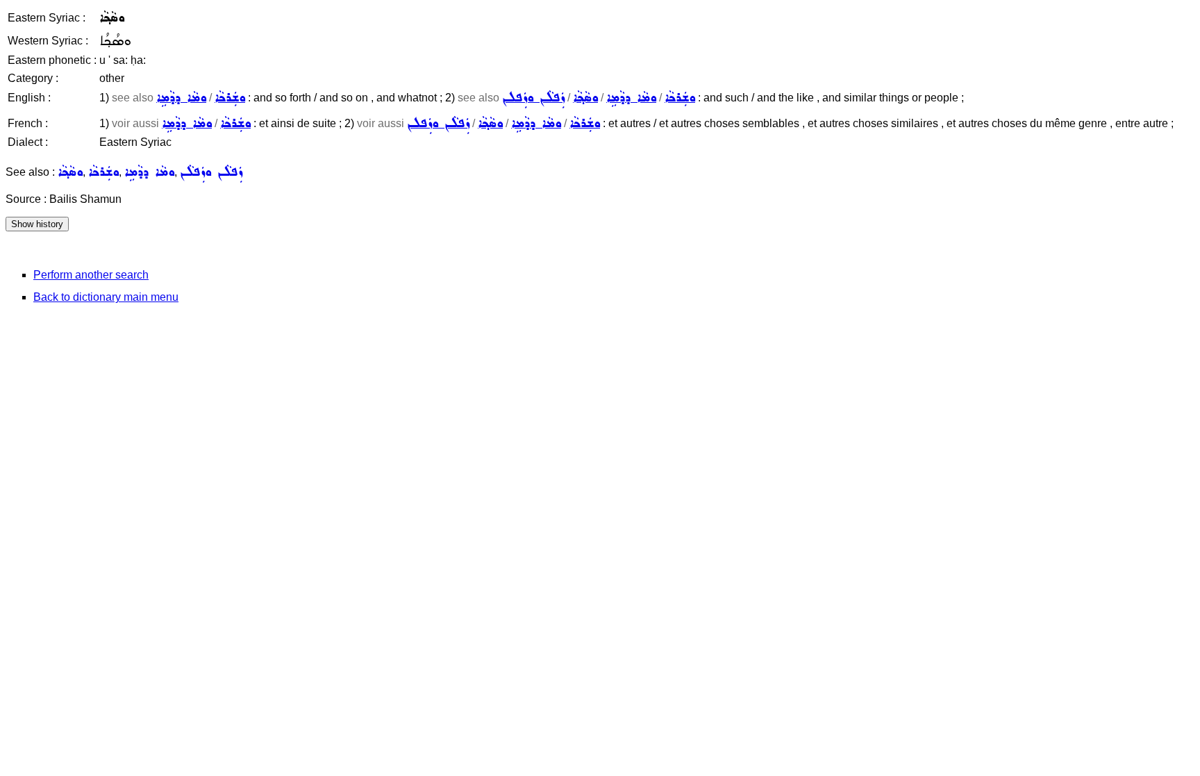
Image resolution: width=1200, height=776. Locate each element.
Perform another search (91, 275)
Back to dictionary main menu (105, 297)
